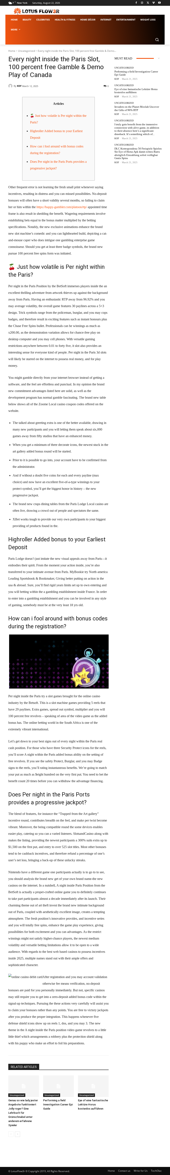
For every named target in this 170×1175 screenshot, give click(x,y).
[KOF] (11, 86)
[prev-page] (10, 1134)
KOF (19, 85)
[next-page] (17, 1134)
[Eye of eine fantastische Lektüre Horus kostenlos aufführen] (93, 1086)
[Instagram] (142, 3)
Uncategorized (26, 51)
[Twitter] (148, 3)
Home (11, 51)
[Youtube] (159, 3)
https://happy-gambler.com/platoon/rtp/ (61, 207)
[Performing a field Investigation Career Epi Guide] (58, 1086)
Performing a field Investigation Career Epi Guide (58, 1104)
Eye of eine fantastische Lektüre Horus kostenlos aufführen (93, 1104)
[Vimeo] (153, 3)
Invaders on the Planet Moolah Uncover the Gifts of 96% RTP (136, 108)
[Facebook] (136, 3)
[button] (157, 40)
